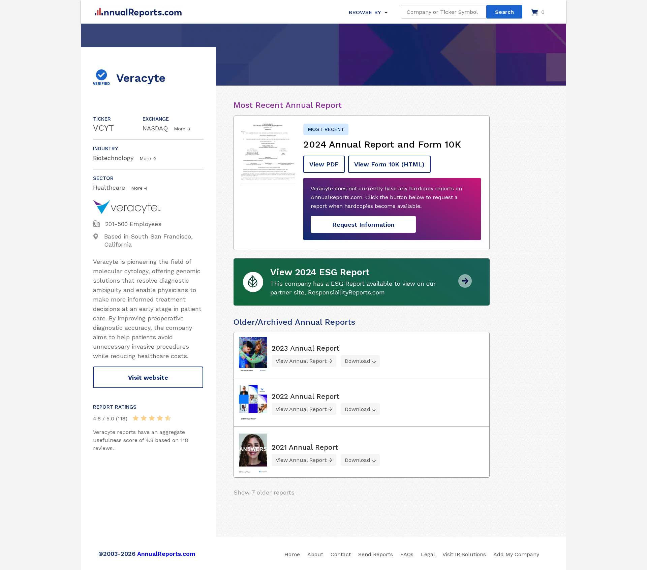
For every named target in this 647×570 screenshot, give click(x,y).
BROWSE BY (364, 12)
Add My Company (516, 554)
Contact (341, 554)
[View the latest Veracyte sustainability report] (465, 285)
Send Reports (375, 554)
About (315, 554)
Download (357, 361)
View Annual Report (301, 361)
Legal (428, 554)
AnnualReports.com (166, 553)
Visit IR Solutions (464, 554)
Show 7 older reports (264, 492)
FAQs (406, 554)
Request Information (363, 224)
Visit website (148, 377)
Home (292, 554)
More (179, 128)
